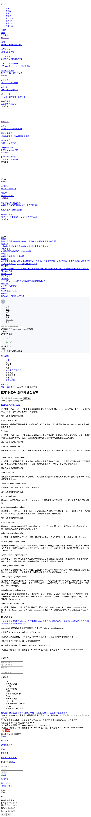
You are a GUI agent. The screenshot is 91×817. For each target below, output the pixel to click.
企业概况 (5, 279)
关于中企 (9, 26)
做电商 (8, 16)
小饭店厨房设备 (7, 621)
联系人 (4, 808)
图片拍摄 (12, 97)
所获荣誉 (13, 286)
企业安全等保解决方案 (10, 261)
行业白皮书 (5, 276)
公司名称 (5, 803)
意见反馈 (13, 713)
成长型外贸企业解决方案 (27, 264)
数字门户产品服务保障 (10, 241)
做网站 (8, 11)
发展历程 (21, 281)
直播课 (4, 251)
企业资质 (5, 286)
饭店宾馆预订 (73, 621)
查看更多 (5, 384)
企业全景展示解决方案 (29, 261)
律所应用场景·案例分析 (19, 246)
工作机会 (21, 296)
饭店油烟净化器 (20, 621)
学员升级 (19, 251)
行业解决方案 (6, 274)
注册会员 (5, 35)
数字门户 (5, 38)
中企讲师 (27, 251)
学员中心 (11, 251)
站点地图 (30, 713)
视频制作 (21, 97)
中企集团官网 (61, 713)
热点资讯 (5, 291)
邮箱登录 (45, 713)
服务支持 (9, 21)
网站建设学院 (18, 256)
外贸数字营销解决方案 (10, 269)
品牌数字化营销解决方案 (50, 261)
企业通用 (5, 259)
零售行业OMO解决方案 (46, 269)
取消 (3, 814)
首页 (7, 8)
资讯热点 (17, 370)
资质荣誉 (5, 284)
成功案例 (9, 18)
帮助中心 (5, 239)
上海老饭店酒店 (7, 624)
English (52, 713)
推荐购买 (5, 76)
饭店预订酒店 (33, 621)
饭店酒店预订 (54, 621)
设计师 (31, 241)
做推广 (8, 13)
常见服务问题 (50, 241)
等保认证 (13, 104)
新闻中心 (5, 289)
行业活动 (13, 291)
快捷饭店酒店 (84, 621)
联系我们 (5, 293)
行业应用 (5, 266)
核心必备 (5, 122)
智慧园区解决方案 (28, 269)
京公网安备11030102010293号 (71, 715)
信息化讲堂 (39, 241)
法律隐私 (37, 281)
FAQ (43, 281)
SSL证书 (4, 104)
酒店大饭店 (43, 621)
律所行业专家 (34, 246)
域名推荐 (10, 387)
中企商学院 (5, 249)
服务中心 (24, 241)
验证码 (4, 811)
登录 (3, 33)
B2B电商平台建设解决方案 (67, 269)
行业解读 (44, 246)
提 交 (4, 772)
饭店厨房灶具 (20, 624)
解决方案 (9, 23)
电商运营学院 (6, 256)
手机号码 (5, 805)
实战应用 (5, 244)
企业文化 (13, 281)
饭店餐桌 (63, 621)
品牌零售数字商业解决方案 (72, 261)
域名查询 (27, 398)
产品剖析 (5, 246)
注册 (7, 356)
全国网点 (13, 296)
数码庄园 (29, 281)
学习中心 (5, 254)
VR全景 (4, 97)
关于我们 (5, 281)
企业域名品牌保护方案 (10, 405)
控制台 (4, 30)
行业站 (37, 713)
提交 (8, 814)
